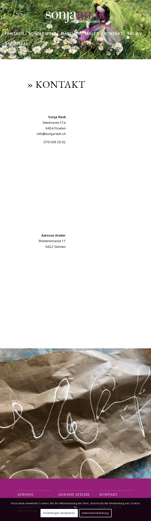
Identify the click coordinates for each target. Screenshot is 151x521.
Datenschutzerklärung (95, 513)
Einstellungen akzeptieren (59, 513)
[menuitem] (15, 33)
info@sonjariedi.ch (51, 133)
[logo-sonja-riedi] (75, 14)
